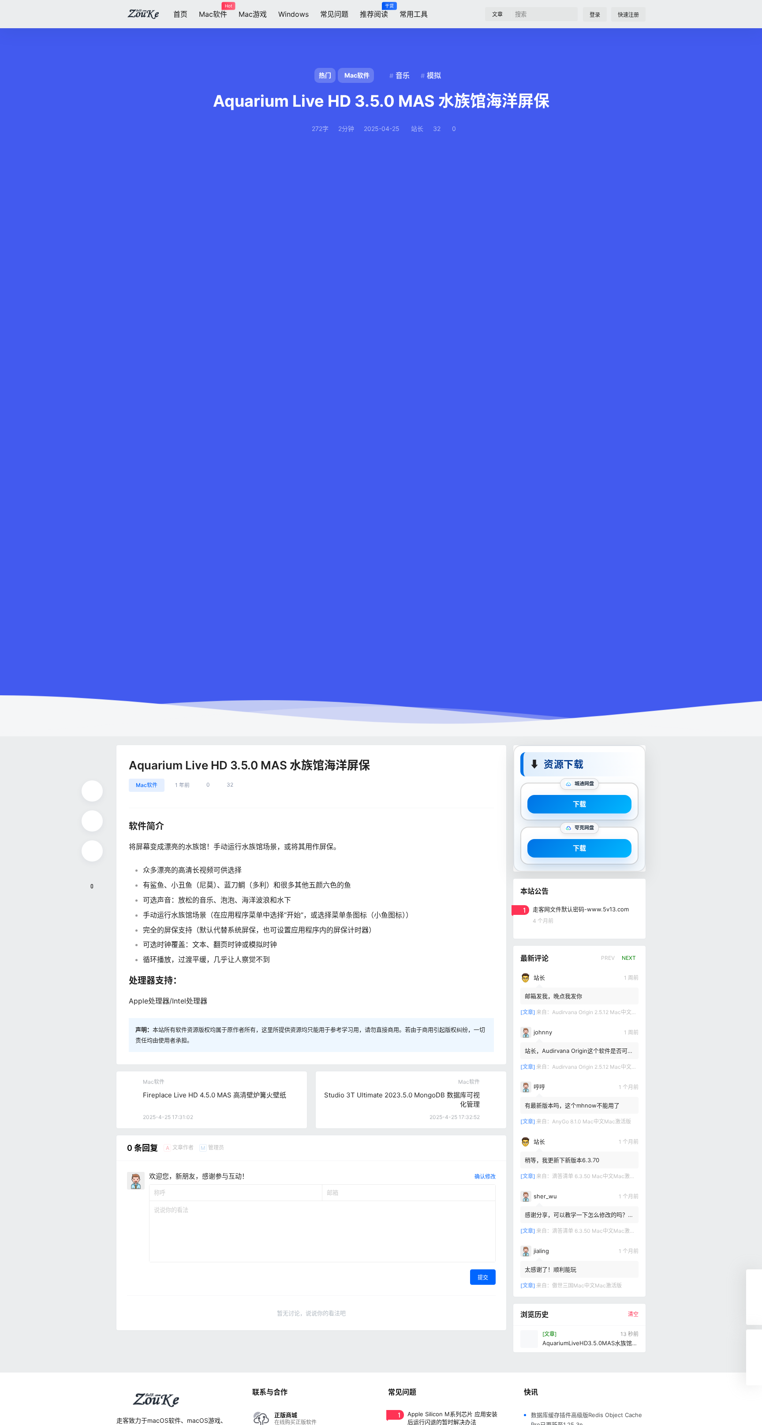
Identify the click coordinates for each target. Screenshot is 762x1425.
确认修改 (485, 1176)
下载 (579, 804)
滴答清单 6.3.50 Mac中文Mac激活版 (596, 1176)
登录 (595, 14)
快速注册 (628, 14)
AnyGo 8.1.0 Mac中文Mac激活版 (591, 1121)
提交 (483, 1277)
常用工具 (414, 14)
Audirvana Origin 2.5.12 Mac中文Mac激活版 (605, 1012)
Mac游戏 (253, 14)
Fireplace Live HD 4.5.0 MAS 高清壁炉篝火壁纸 (214, 1095)
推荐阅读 (374, 11)
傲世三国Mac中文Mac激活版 (587, 1285)
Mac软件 (213, 11)
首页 (180, 14)
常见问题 (334, 14)
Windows (293, 14)
